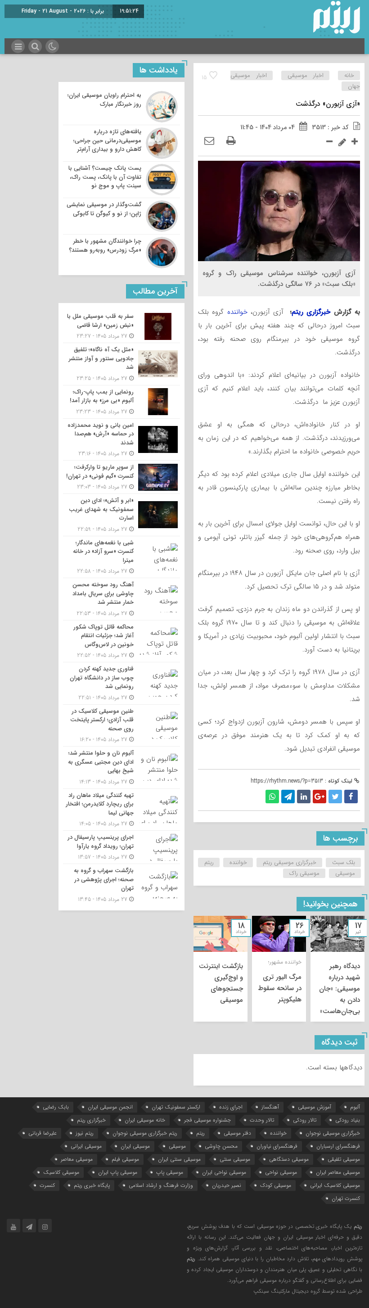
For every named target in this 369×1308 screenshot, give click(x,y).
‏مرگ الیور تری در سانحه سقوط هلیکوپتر (280, 988)
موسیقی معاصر (77, 1159)
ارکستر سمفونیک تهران (176, 1107)
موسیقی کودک (275, 1185)
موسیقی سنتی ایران (179, 1159)
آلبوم (355, 1107)
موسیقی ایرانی (86, 1146)
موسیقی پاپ (169, 1172)
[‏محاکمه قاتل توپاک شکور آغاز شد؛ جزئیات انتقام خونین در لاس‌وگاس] (121, 641)
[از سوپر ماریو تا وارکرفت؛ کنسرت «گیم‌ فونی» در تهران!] (121, 477)
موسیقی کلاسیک (61, 1172)
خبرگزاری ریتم (311, 312)
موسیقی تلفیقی (344, 1159)
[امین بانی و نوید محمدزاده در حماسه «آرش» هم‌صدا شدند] (121, 440)
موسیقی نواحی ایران (224, 1172)
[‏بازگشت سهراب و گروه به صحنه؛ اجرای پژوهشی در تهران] (121, 884)
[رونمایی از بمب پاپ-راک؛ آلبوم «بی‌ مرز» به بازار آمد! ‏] (121, 401)
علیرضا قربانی (42, 1133)
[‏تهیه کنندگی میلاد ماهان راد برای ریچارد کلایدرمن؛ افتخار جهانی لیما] (121, 810)
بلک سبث (343, 862)
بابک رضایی (56, 1107)
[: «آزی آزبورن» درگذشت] (209, 141)
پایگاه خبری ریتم (92, 1185)
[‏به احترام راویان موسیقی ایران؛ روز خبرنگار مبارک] (121, 107)
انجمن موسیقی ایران (110, 1107)
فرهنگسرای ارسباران (338, 1146)
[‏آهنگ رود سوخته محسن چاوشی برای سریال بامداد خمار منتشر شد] (121, 599)
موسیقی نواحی (281, 1172)
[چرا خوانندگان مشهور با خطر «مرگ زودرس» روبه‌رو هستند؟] (121, 251)
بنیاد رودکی (347, 1120)
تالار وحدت (262, 1120)
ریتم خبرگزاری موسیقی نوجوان (144, 1133)
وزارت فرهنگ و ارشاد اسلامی (161, 1185)
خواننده (237, 312)
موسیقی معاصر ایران (338, 1172)
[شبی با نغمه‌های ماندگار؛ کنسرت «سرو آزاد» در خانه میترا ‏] (121, 557)
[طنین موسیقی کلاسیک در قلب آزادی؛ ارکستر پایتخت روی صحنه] (121, 726)
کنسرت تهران (346, 1198)
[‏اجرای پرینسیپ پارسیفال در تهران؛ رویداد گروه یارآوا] (121, 847)
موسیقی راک (304, 873)
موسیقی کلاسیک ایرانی (335, 1185)
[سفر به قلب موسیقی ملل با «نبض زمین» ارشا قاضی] (121, 326)
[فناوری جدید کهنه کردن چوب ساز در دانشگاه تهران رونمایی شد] (121, 683)
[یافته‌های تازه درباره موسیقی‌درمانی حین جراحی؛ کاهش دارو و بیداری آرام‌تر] (121, 143)
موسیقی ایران (135, 1146)
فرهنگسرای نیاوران (276, 1146)
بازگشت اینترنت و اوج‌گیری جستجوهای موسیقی (221, 983)
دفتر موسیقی (237, 1133)
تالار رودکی (304, 1120)
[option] (337, 969)
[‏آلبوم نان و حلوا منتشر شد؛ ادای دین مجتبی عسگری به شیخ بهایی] (121, 767)
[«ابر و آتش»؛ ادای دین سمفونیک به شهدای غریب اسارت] (121, 515)
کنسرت (47, 1185)
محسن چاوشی (221, 1146)
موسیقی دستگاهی (289, 1159)
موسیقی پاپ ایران (117, 1172)
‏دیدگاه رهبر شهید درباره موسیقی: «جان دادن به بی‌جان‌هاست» (339, 989)
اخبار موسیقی (306, 75)
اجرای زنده (231, 1107)
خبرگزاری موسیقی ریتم (289, 862)
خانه (349, 75)
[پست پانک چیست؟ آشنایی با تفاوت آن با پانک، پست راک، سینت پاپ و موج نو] (121, 180)
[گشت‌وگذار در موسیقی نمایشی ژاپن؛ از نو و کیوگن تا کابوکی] (121, 216)
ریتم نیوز (85, 1133)
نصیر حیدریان (226, 1185)
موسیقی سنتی (235, 1159)
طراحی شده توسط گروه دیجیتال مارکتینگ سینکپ (307, 1291)
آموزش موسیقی (314, 1107)
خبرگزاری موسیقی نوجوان (333, 1133)
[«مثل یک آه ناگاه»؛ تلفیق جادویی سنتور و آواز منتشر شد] (121, 364)
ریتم (209, 862)
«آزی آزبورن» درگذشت (328, 103)
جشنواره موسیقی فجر (207, 1120)
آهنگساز (270, 1107)
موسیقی (345, 873)
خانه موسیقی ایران (145, 1120)
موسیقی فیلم (125, 1159)
